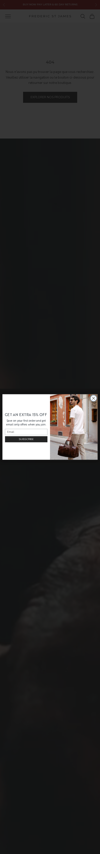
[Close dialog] (94, 398)
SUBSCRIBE (26, 439)
